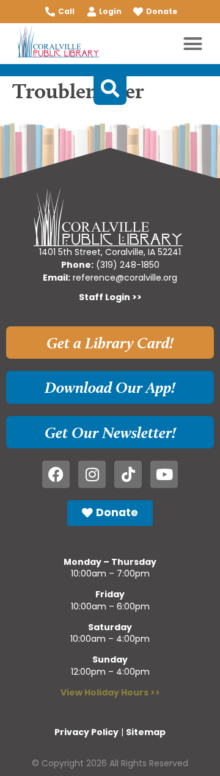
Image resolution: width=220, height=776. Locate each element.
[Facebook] (56, 474)
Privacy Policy (86, 732)
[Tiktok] (128, 474)
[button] (193, 44)
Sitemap (146, 732)
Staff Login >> (110, 297)
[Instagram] (92, 474)
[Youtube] (164, 474)
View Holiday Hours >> (110, 692)
